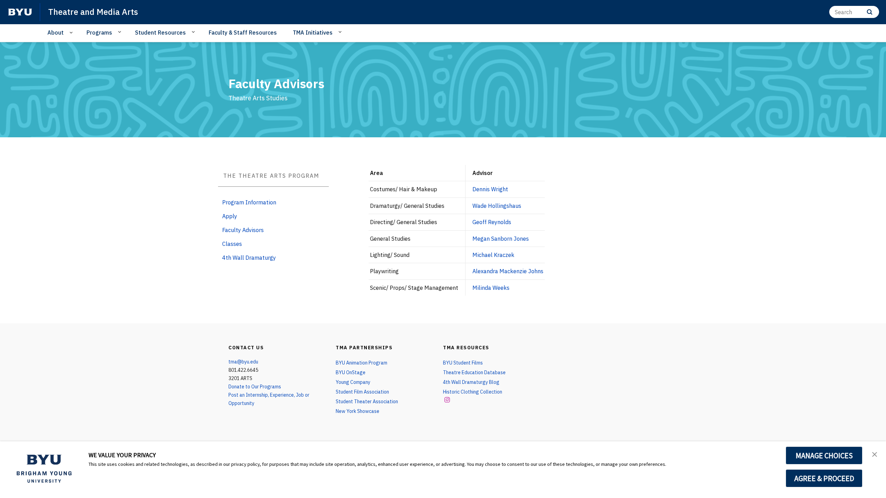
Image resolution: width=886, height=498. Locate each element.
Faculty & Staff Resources (243, 32)
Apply (229, 216)
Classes (232, 243)
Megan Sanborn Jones (500, 238)
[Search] (870, 12)
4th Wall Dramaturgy (249, 257)
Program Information (249, 202)
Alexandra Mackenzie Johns (507, 271)
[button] (875, 454)
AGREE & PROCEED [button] (824, 478)
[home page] (20, 12)
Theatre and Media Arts (93, 11)
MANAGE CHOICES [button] (824, 455)
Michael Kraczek (493, 254)
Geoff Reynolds (491, 222)
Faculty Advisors (243, 230)
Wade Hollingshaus (496, 205)
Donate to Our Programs (254, 387)
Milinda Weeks (490, 287)
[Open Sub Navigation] (72, 33)
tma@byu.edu (243, 362)
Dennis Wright (490, 189)
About (55, 32)
